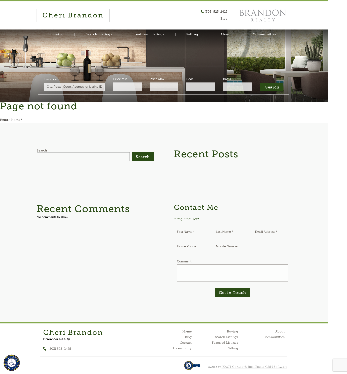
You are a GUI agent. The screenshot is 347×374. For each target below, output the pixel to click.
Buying (57, 34)
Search (42, 150)
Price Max (157, 79)
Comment (184, 261)
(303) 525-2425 (216, 11)
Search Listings (99, 34)
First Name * (186, 232)
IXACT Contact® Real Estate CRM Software (254, 367)
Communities (264, 34)
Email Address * (266, 232)
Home (187, 331)
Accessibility (182, 348)
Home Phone (186, 246)
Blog (188, 337)
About (225, 34)
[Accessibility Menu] (11, 363)
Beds (189, 79)
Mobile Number (227, 246)
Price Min (120, 79)
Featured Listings (149, 34)
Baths (227, 79)
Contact (186, 343)
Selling (192, 34)
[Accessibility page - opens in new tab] (192, 367)
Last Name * (224, 232)
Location (50, 79)
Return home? (11, 120)
